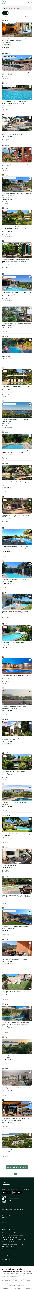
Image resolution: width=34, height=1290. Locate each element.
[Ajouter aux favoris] (30, 23)
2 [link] (18, 1174)
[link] (22, 1174)
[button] (31, 16)
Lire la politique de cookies (8, 1283)
